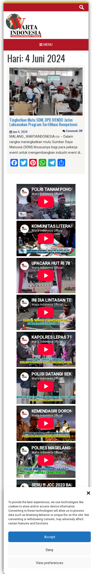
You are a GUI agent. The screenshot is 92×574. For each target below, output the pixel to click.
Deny (49, 550)
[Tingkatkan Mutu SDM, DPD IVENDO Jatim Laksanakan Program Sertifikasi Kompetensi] (46, 91)
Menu (47, 45)
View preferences (49, 563)
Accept (49, 537)
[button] (88, 493)
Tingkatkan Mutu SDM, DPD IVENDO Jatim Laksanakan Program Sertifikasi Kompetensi (43, 122)
